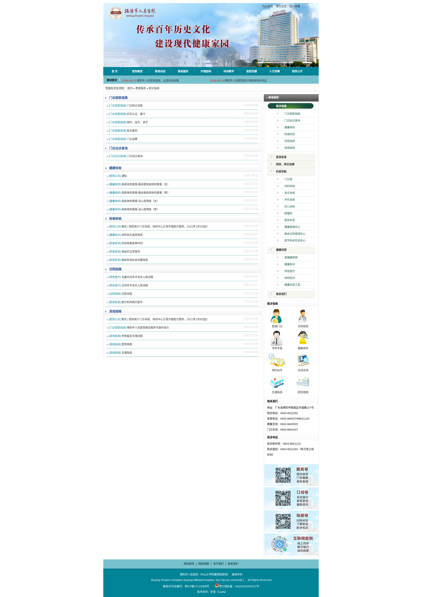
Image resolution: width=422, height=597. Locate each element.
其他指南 (115, 311)
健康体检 (115, 168)
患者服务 (140, 88)
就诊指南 (154, 88)
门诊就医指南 (118, 97)
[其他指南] (115, 336)
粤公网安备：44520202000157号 (239, 586)
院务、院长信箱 (285, 164)
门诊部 (288, 179)
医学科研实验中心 (295, 240)
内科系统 (289, 186)
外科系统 (289, 199)
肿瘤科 (288, 213)
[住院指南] (115, 293)
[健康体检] (115, 184)
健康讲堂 (281, 249)
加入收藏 (294, 6)
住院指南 (115, 269)
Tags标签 (267, 6)
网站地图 (203, 563)
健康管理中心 (292, 227)
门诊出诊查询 (118, 148)
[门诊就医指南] (117, 105)
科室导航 (281, 171)
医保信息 (281, 157)
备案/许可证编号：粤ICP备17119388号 (186, 586)
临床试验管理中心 (295, 233)
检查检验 (115, 218)
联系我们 (281, 294)
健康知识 (289, 264)
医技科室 (289, 220)
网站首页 (189, 563)
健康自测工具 (292, 284)
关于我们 (218, 563)
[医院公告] (115, 176)
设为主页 (281, 6)
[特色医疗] (115, 277)
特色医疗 (289, 271)
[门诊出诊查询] (117, 156)
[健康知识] (115, 235)
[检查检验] (115, 243)
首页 (130, 88)
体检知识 (289, 278)
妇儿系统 (289, 206)
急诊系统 (289, 193)
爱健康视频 (291, 257)
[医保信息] (115, 302)
